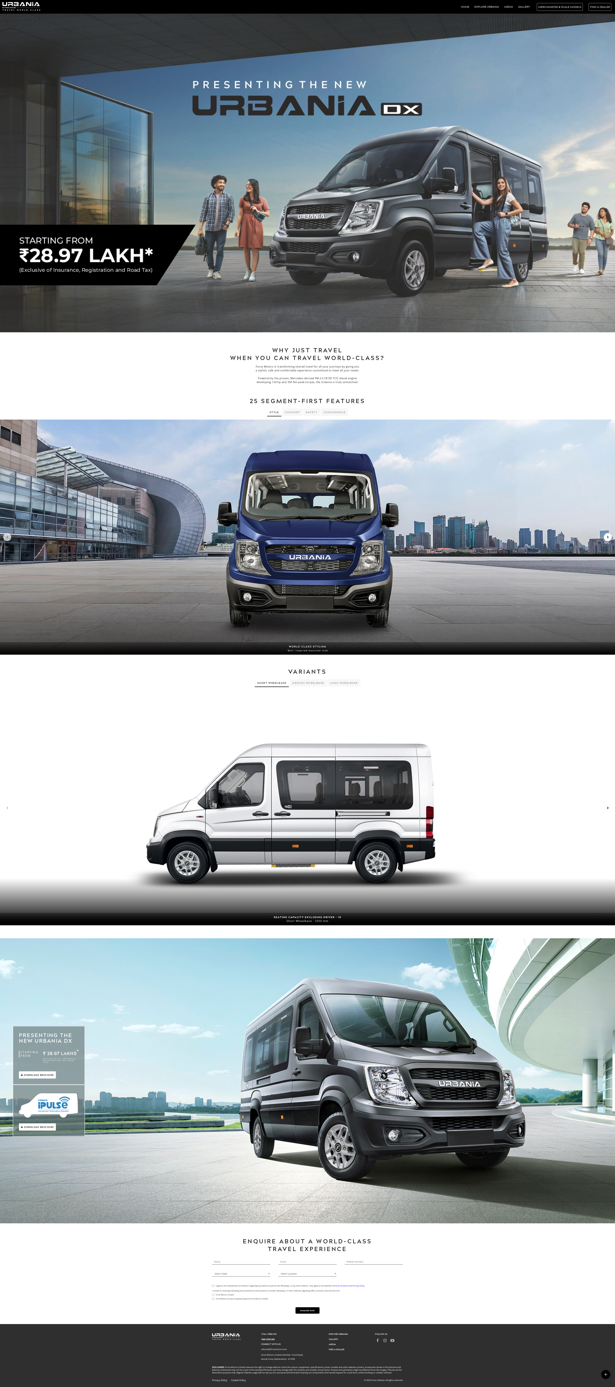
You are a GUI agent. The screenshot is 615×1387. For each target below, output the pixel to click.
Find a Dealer (600, 7)
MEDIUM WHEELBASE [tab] (308, 683)
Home (465, 7)
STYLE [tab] (274, 412)
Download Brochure (38, 1074)
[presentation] (7, 537)
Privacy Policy (359, 1286)
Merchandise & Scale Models (559, 7)
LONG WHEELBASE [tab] (344, 683)
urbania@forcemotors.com (274, 1349)
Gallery (524, 7)
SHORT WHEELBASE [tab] (271, 683)
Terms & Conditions (340, 1286)
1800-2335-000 (268, 1339)
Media (508, 7)
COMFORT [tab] (292, 412)
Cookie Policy (238, 1380)
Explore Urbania (486, 7)
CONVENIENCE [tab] (334, 412)
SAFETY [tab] (312, 412)
